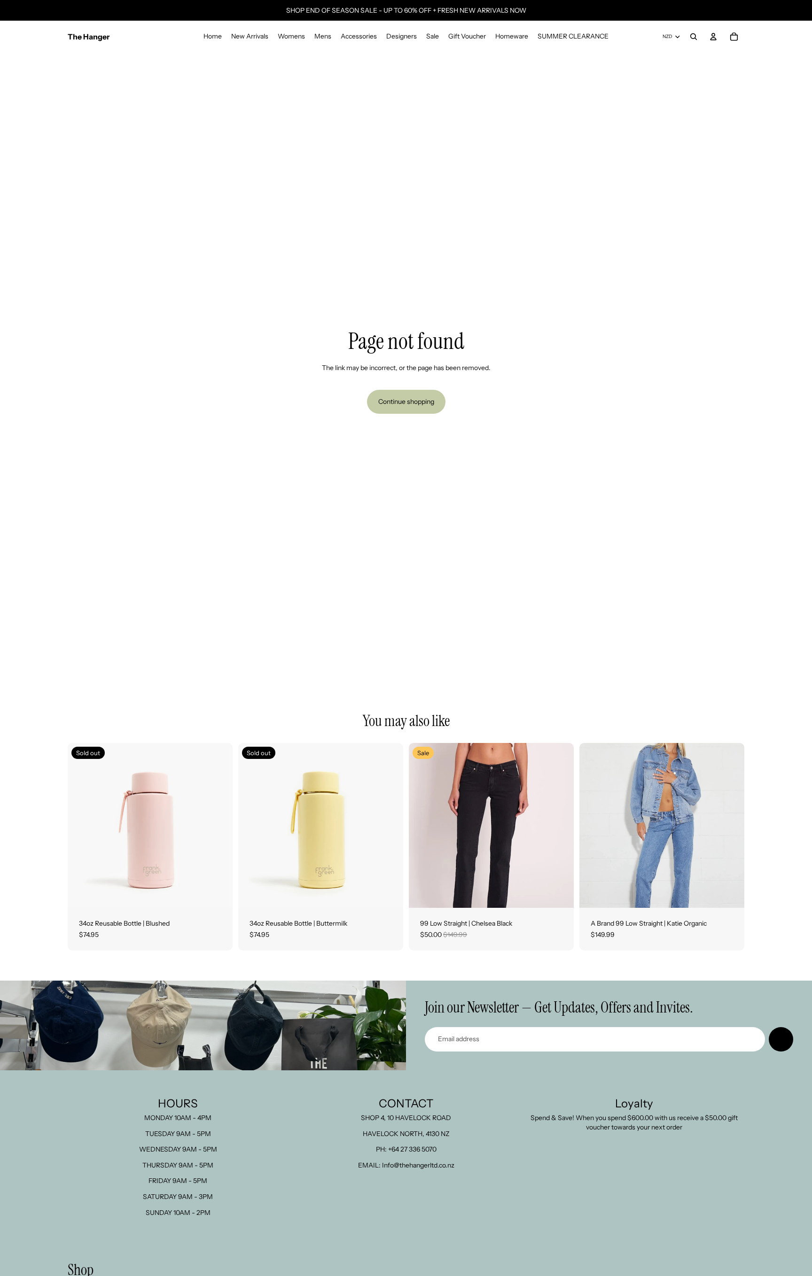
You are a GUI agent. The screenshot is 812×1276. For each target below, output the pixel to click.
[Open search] (693, 36)
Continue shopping (406, 401)
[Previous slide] (82, 825)
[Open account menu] (713, 36)
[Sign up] (781, 1039)
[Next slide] (218, 825)
